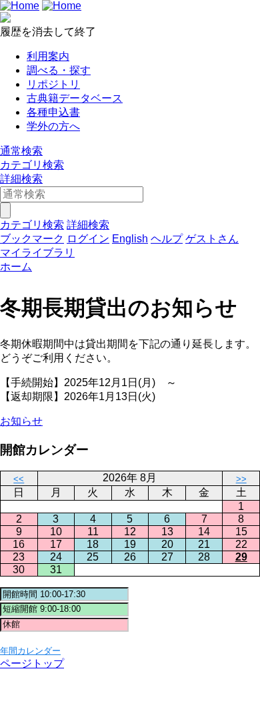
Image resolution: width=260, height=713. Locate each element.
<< (18, 479)
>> (241, 479)
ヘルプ (167, 238)
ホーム (16, 266)
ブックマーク (32, 238)
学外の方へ (53, 126)
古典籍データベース (75, 98)
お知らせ (21, 421)
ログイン (88, 238)
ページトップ (32, 663)
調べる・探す (59, 70)
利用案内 (48, 56)
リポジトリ (53, 84)
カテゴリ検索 (32, 164)
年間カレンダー (30, 651)
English (130, 238)
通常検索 (21, 150)
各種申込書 (53, 112)
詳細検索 (21, 178)
